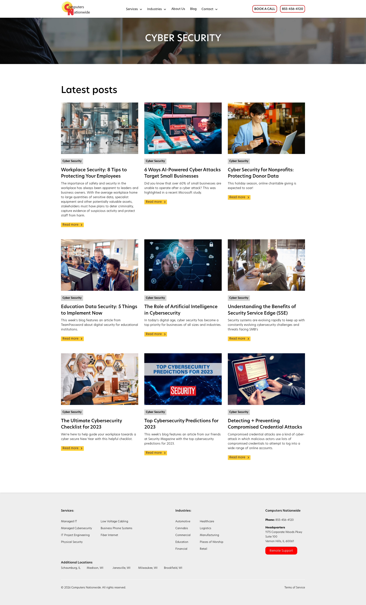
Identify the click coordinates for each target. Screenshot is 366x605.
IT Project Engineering (75, 535)
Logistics (205, 528)
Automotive (182, 521)
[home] (76, 9)
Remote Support (281, 550)
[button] (134, 9)
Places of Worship (211, 542)
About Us (178, 9)
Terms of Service (294, 587)
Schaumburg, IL (71, 568)
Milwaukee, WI (147, 568)
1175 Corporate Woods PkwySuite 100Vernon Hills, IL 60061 (283, 534)
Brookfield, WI (173, 568)
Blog (193, 9)
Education (181, 542)
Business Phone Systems (116, 528)
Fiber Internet (109, 535)
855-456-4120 (292, 9)
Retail (203, 549)
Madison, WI (95, 568)
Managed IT (69, 521)
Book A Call (264, 9)
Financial (181, 549)
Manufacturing (209, 535)
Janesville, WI (121, 568)
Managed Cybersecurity (76, 528)
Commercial (183, 535)
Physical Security (72, 542)
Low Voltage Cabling (114, 521)
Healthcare (207, 521)
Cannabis (181, 528)
